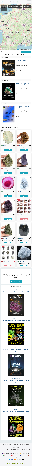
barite (21, 145)
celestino (21, 191)
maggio (12, 51)
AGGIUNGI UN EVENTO (16, 281)
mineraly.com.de (25, 453)
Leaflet (18, 49)
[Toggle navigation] (29, 2)
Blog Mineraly (6, 449)
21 (15, 51)
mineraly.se (20, 456)
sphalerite (6, 261)
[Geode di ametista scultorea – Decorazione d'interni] (8, 206)
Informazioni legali (12, 444)
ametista (21, 168)
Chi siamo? (26, 444)
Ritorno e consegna (6, 445)
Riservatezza (20, 444)
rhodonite (22, 215)
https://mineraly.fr (23, 450)
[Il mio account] (13, 2)
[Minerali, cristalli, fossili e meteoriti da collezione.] (2, 2)
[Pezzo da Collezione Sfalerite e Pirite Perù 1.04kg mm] (8, 252)
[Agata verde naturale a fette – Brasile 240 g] (8, 137)
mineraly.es (15, 455)
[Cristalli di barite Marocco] (24, 137)
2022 (8, 51)
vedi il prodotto (8, 149)
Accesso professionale (16, 445)
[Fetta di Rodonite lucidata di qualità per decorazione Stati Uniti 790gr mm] (24, 206)
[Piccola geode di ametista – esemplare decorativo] (24, 160)
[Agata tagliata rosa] (8, 183)
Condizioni (5, 444)
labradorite (22, 238)
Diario (3, 51)
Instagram (20, 449)
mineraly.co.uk (15, 453)
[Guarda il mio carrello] (15, 2)
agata (4, 145)
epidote (5, 168)
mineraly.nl (23, 455)
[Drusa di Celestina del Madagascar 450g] (24, 252)
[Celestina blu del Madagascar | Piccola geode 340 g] (24, 183)
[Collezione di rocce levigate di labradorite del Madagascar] (24, 229)
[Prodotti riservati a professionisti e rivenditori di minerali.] (30, 215)
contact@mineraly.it (12, 450)
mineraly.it (7, 455)
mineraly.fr (6, 453)
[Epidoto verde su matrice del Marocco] (8, 160)
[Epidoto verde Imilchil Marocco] (8, 229)
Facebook (14, 449)
